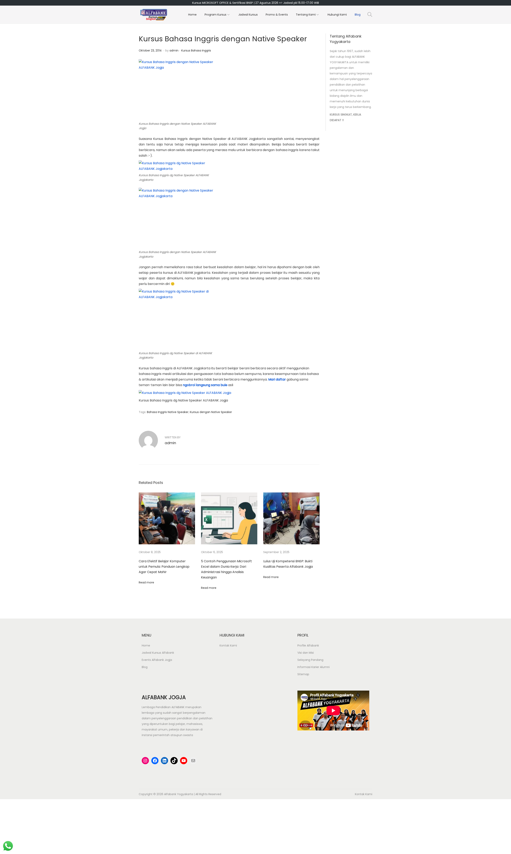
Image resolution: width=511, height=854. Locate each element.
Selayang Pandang (310, 660)
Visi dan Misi (305, 653)
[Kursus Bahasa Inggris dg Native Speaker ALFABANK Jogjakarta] (179, 165)
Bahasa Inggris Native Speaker (167, 412)
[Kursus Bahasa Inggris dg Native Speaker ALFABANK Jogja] (185, 392)
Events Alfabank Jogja (157, 660)
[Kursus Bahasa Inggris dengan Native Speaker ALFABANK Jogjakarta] (179, 218)
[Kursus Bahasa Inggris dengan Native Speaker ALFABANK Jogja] (179, 89)
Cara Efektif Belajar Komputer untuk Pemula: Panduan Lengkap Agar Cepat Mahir (164, 566)
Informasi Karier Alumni (313, 667)
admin (173, 50)
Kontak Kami (228, 645)
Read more (146, 582)
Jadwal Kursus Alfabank (158, 653)
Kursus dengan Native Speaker (211, 412)
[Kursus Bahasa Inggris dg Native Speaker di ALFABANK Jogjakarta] (179, 319)
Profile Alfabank (308, 645)
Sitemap (303, 674)
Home (146, 645)
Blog (145, 667)
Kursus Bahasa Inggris (196, 50)
